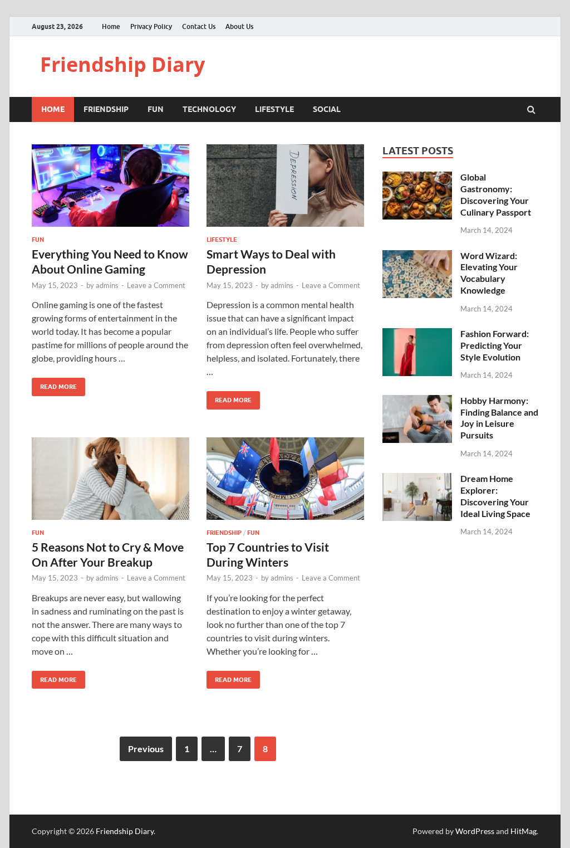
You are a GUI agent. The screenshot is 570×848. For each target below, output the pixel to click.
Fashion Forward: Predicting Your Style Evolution (494, 345)
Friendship (106, 109)
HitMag (523, 831)
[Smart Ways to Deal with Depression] (285, 190)
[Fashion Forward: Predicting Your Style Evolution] (417, 334)
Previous (146, 748)
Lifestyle (274, 109)
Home (111, 26)
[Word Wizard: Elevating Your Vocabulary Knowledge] (417, 256)
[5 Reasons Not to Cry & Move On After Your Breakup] (110, 483)
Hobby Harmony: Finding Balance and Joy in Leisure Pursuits (499, 417)
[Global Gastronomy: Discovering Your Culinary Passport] (417, 178)
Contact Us (198, 26)
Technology (209, 109)
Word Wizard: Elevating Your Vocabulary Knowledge (489, 272)
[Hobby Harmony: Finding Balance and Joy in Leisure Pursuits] (417, 401)
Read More (54, 384)
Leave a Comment (156, 285)
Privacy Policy (151, 26)
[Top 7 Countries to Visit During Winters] (285, 483)
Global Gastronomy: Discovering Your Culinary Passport (495, 194)
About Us (239, 26)
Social (327, 109)
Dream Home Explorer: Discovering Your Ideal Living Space (495, 495)
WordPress (474, 831)
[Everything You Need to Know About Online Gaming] (110, 190)
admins (107, 285)
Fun (156, 109)
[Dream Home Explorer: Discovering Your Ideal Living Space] (417, 479)
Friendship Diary (122, 64)
